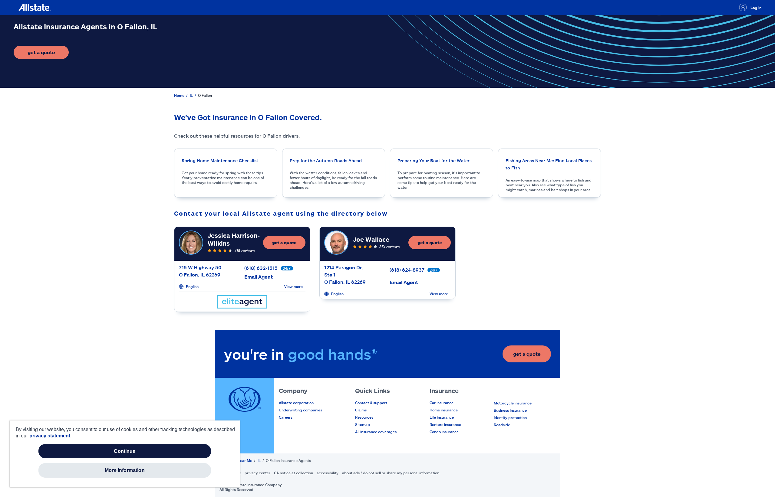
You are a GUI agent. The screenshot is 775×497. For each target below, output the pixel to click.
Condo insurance (444, 432)
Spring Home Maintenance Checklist (220, 160)
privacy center (257, 473)
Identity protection (510, 417)
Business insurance (510, 410)
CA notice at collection (293, 473)
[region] (125, 453)
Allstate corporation (296, 403)
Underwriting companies (300, 410)
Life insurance (442, 417)
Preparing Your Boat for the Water (433, 160)
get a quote (48, 54)
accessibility (327, 473)
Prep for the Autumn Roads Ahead (326, 160)
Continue (124, 451)
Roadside (502, 425)
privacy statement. (50, 435)
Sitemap (362, 424)
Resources (364, 417)
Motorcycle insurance (513, 403)
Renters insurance (445, 424)
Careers (285, 417)
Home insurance (444, 410)
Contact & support (371, 403)
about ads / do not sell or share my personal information (390, 473)
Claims (361, 410)
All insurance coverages (376, 432)
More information (125, 470)
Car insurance (441, 403)
